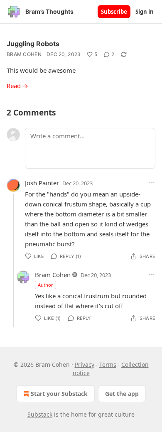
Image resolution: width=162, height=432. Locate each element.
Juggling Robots (33, 43)
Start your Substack (59, 394)
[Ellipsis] (151, 182)
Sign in (144, 11)
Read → (17, 85)
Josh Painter (42, 183)
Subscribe (114, 11)
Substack (39, 414)
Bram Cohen (24, 54)
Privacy (84, 364)
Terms (107, 364)
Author (45, 285)
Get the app (122, 394)
